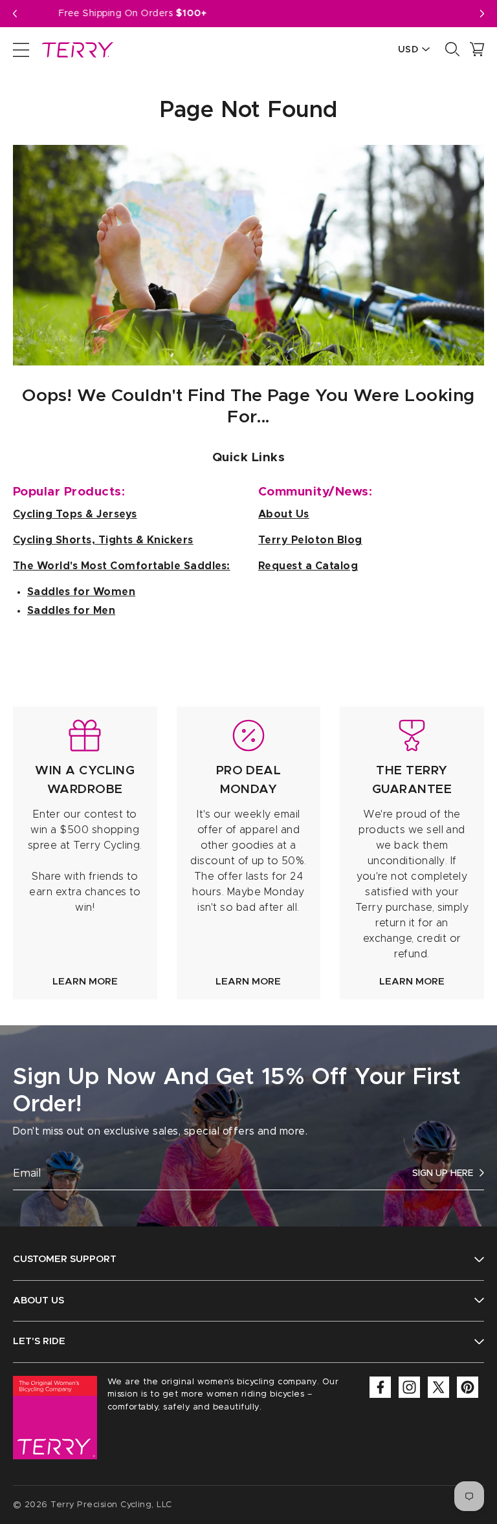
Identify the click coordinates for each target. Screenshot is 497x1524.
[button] (482, 13)
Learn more (85, 981)
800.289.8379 (275, 13)
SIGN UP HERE (442, 1173)
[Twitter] (438, 1387)
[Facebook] (380, 1387)
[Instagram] (409, 1387)
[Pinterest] (467, 1387)
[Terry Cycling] (76, 49)
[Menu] (21, 49)
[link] (85, 852)
